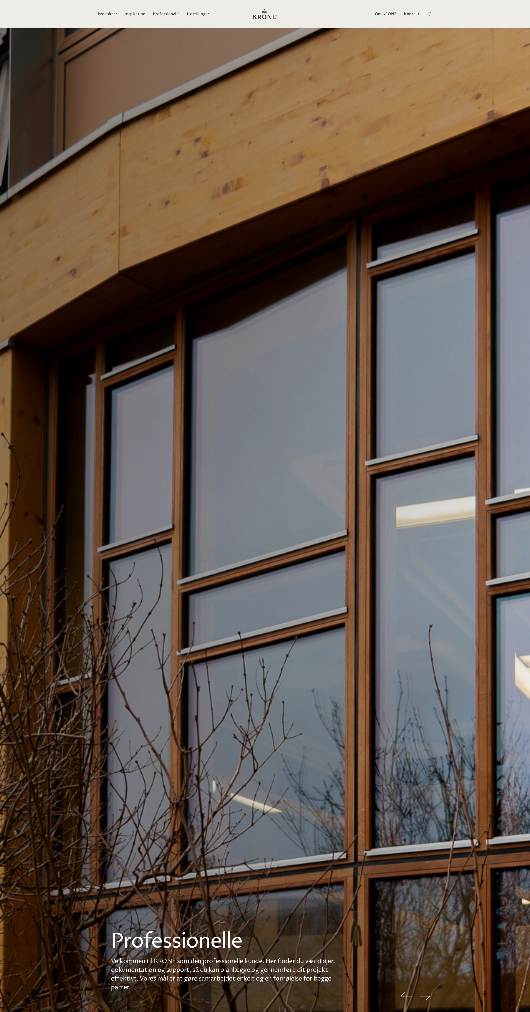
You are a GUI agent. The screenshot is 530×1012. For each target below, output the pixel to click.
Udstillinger (198, 14)
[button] (405, 996)
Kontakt (412, 14)
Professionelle (166, 14)
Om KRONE (386, 14)
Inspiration (135, 14)
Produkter (107, 14)
